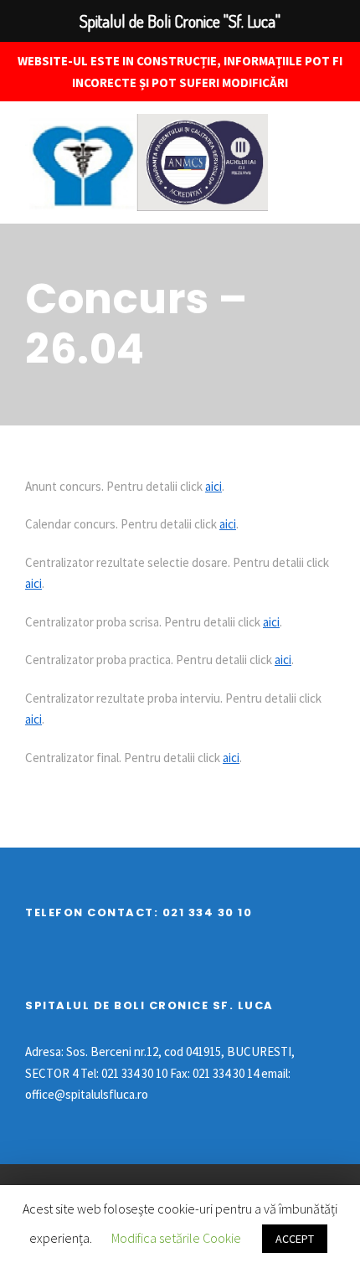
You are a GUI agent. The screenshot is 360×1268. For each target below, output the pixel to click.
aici (213, 486)
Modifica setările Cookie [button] (176, 1237)
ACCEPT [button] (294, 1238)
